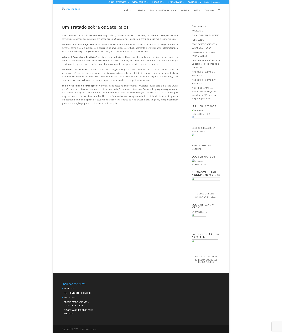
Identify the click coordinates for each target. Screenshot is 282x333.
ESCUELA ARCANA (175, 2)
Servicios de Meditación (162, 10)
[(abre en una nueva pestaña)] (197, 110)
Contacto (209, 10)
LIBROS (139, 10)
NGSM (184, 10)
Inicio (126, 10)
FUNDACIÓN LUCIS (201, 114)
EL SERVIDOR (157, 2)
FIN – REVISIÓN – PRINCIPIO (205, 35)
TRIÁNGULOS (193, 2)
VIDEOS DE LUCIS (200, 164)
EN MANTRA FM (200, 211)
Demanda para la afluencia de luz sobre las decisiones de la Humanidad (206, 64)
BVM (195, 10)
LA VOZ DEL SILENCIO (206, 256)
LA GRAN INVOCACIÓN (117, 2)
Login (206, 2)
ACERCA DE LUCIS (139, 2)
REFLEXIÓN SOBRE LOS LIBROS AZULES (205, 260)
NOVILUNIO (197, 30)
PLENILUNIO (198, 39)
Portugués (216, 2)
